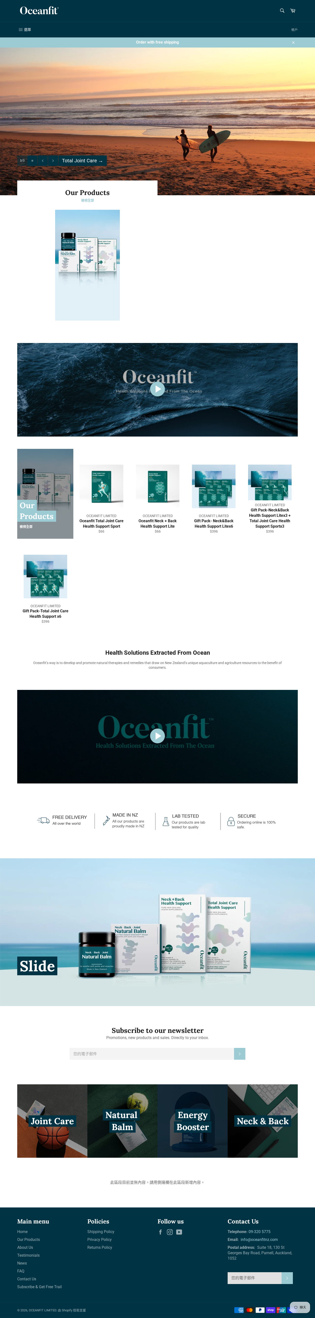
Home (22, 1231)
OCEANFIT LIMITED (42, 1310)
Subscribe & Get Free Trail (39, 1287)
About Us (25, 1247)
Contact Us (26, 1279)
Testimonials (28, 1255)
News (22, 1263)
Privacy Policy (99, 1239)
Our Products (28, 1239)
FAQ (20, 1271)
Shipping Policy (100, 1231)
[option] (157, 121)
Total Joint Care (82, 160)
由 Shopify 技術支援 (72, 1310)
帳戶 (294, 30)
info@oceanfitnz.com (259, 1239)
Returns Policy (99, 1247)
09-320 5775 (259, 1231)
